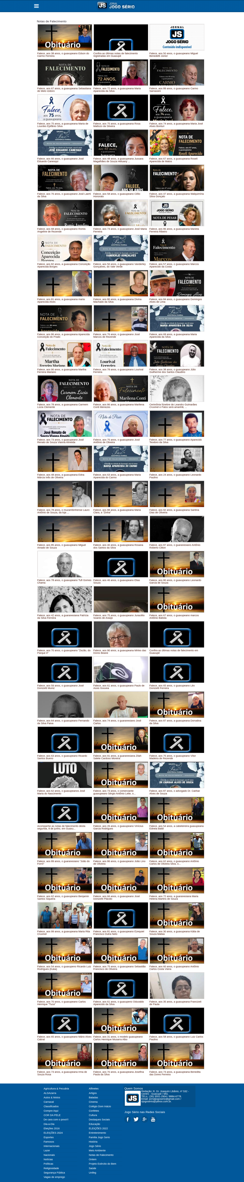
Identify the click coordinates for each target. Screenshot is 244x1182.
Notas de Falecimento (52, 21)
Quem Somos (133, 1088)
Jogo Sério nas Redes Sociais (144, 1112)
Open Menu (36, 6)
